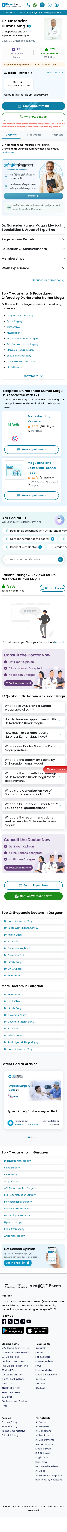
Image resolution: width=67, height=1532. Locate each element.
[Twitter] (10, 1321)
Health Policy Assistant (48, 1479)
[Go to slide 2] (31, 1137)
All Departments (44, 1439)
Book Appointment (33, 449)
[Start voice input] (60, 559)
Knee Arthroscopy (14, 1229)
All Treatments (44, 1435)
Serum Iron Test (11, 1392)
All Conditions (43, 1431)
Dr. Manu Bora (12, 975)
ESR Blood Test (10, 1356)
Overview (11, 134)
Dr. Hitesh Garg (12, 962)
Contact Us (42, 1352)
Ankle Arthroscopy (14, 1235)
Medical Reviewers (46, 1374)
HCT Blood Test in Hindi (15, 1365)
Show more (30, 376)
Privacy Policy (9, 1422)
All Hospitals (42, 1426)
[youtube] (28, 1321)
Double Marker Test (13, 1361)
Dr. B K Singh (11, 941)
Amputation (13, 332)
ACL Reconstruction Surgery (22, 338)
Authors (40, 1379)
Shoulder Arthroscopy (19, 355)
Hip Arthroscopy (16, 367)
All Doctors (41, 1422)
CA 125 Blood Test (12, 1374)
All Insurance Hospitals (48, 1475)
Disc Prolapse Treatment (21, 361)
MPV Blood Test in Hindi (15, 1348)
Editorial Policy (10, 1435)
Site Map (40, 1388)
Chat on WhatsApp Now (36, 896)
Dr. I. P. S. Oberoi (13, 969)
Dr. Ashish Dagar (13, 934)
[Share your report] (5, 559)
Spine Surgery (14, 321)
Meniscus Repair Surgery (20, 350)
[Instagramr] (22, 1321)
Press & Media (43, 1370)
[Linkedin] (16, 1321)
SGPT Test (7, 1383)
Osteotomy (13, 327)
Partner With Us (44, 1361)
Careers (40, 1383)
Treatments (34, 134)
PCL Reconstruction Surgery (22, 344)
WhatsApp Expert (35, 117)
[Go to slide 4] (35, 1137)
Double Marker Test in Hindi (14, 1403)
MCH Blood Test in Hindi (15, 1352)
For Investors (42, 1356)
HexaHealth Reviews (47, 1466)
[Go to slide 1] (29, 1137)
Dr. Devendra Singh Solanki (19, 948)
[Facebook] (4, 1321)
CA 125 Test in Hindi (13, 1379)
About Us (40, 1348)
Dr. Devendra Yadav (15, 955)
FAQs (38, 1365)
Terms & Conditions (13, 1431)
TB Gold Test (9, 1370)
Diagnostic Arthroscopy (20, 315)
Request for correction (46, 280)
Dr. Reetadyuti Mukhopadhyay (21, 928)
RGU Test (7, 1396)
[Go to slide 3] (33, 1137)
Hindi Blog (41, 1462)
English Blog (42, 1457)
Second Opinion (44, 1444)
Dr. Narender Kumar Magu (18, 921)
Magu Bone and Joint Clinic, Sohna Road (42, 468)
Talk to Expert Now (35, 885)
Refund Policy (9, 1426)
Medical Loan (43, 1448)
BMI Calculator (43, 1453)
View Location (55, 72)
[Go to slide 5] (38, 1137)
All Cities (40, 1470)
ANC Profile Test (11, 1388)
